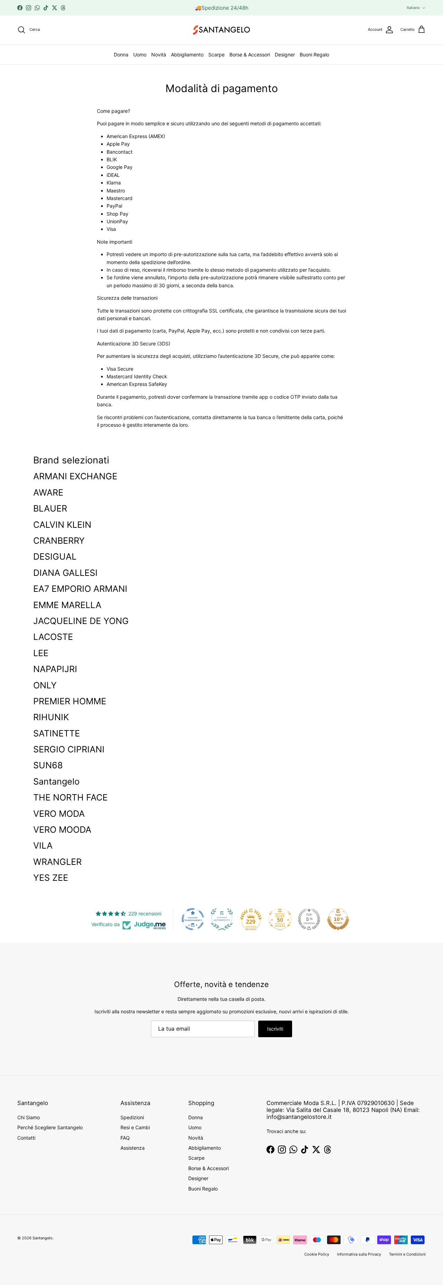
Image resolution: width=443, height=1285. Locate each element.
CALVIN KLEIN (62, 524)
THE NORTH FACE (70, 797)
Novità (158, 54)
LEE (40, 653)
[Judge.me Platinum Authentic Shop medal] (222, 919)
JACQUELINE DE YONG (81, 621)
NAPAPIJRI (55, 669)
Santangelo (56, 781)
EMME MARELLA (67, 605)
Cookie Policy (316, 1254)
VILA (43, 845)
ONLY (45, 685)
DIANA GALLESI (65, 573)
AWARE (48, 492)
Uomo (139, 54)
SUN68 (48, 765)
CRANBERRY (59, 540)
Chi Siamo (28, 1117)
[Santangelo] (221, 29)
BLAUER (50, 508)
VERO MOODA (62, 829)
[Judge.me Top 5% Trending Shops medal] (309, 919)
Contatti (26, 1138)
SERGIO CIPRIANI (69, 749)
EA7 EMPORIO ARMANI (80, 588)
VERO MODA (59, 813)
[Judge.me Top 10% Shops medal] (338, 919)
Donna (121, 54)
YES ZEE (50, 877)
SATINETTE (56, 733)
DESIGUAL (54, 556)
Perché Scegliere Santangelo (50, 1127)
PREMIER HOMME (69, 701)
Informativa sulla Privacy (359, 1254)
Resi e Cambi (135, 1127)
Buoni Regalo (314, 54)
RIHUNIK (51, 717)
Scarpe (216, 54)
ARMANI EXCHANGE (75, 476)
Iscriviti (275, 1029)
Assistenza (132, 1148)
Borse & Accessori (249, 54)
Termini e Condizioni (407, 1254)
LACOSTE (53, 637)
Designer (285, 54)
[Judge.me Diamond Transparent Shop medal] (193, 919)
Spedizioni (132, 1117)
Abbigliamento (187, 54)
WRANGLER (57, 862)
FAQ (125, 1138)
